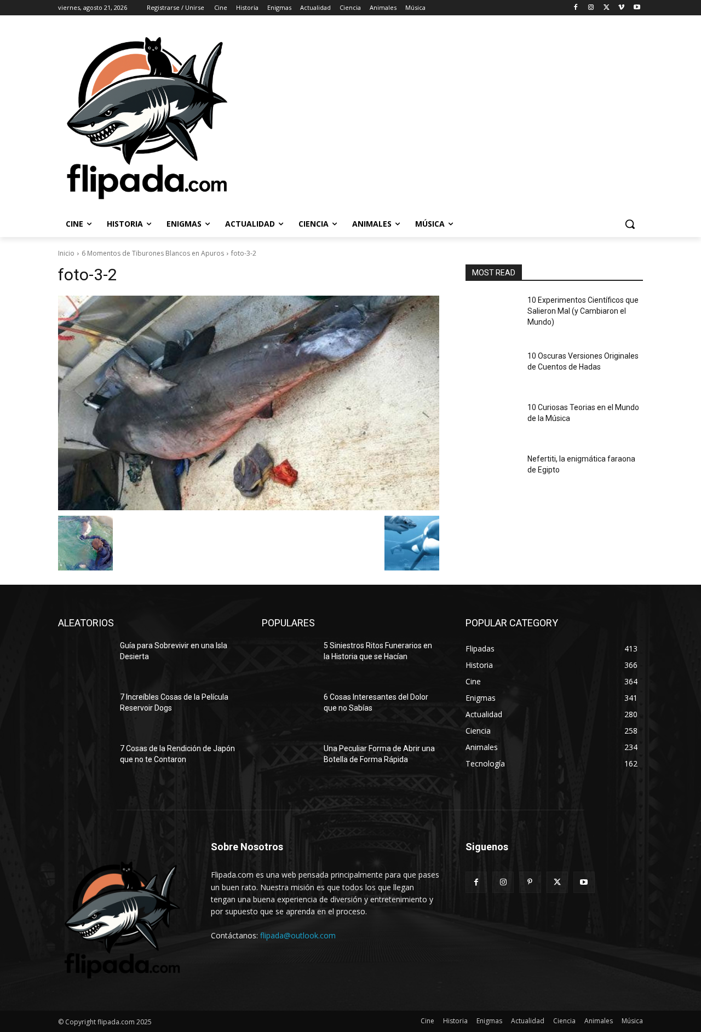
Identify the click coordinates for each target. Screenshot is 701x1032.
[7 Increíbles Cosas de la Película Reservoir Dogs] (84, 710)
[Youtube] (636, 8)
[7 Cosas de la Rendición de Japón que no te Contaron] (84, 762)
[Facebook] (576, 8)
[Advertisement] (466, 117)
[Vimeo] (621, 8)
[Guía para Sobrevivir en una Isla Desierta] (84, 659)
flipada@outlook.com (298, 935)
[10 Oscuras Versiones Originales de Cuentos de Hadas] (492, 369)
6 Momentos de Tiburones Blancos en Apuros (153, 253)
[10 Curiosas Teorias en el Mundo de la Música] (492, 421)
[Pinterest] (530, 882)
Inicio (66, 253)
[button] (630, 224)
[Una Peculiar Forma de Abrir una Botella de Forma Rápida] (288, 762)
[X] (606, 8)
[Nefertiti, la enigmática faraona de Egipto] (492, 472)
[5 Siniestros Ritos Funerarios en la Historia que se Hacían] (288, 659)
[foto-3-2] (248, 403)
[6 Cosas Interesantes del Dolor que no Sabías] (288, 710)
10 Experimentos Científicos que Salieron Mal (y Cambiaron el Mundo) (583, 311)
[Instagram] (591, 8)
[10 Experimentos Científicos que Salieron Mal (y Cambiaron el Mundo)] (492, 313)
